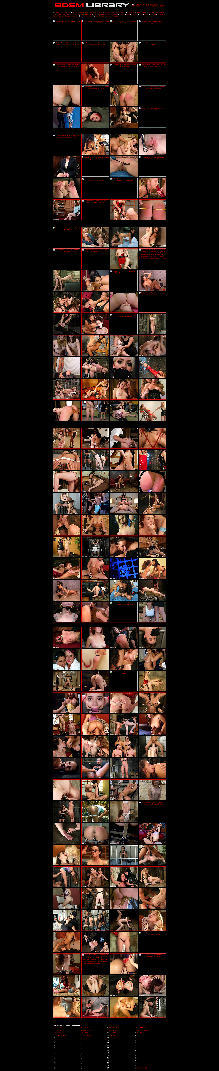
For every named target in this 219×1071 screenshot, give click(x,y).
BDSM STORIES (142, 4)
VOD (152, 6)
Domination (130, 12)
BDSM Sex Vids (61, 1035)
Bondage (100, 12)
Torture (83, 16)
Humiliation (102, 14)
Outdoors (135, 14)
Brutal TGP (84, 1028)
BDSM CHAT (158, 4)
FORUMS (150, 4)
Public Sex (153, 14)
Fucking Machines (78, 14)
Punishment (160, 14)
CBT (112, 12)
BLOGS (143, 6)
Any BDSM (85, 1033)
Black (94, 12)
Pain (142, 14)
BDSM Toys (88, 12)
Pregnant (146, 14)
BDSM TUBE (136, 6)
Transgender (89, 16)
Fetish (54, 14)
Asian (62, 12)
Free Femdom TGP (87, 1030)
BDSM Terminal (87, 1035)
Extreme (143, 12)
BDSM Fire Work (114, 1030)
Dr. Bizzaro (58, 1030)
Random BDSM (142, 1068)
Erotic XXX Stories (142, 1028)
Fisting (59, 14)
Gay (95, 14)
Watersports (108, 16)
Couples (122, 12)
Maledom (122, 14)
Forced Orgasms (67, 14)
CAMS (148, 6)
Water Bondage (100, 16)
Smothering (61, 16)
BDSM (75, 12)
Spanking (67, 16)
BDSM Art (81, 12)
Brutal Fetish (141, 1033)
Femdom (161, 12)
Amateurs (57, 12)
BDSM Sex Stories (114, 1028)
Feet (156, 12)
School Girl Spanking (142, 1030)
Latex (109, 14)
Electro (138, 12)
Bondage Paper (59, 1028)
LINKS (162, 6)
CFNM (117, 12)
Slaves (55, 16)
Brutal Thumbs (59, 1033)
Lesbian (114, 14)
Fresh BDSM (113, 1033)
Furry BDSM (87, 14)
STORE (157, 6)
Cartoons (107, 12)
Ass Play (67, 12)
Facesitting (151, 12)
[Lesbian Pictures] (66, 40)
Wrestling (115, 16)
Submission (75, 16)
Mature (128, 14)
